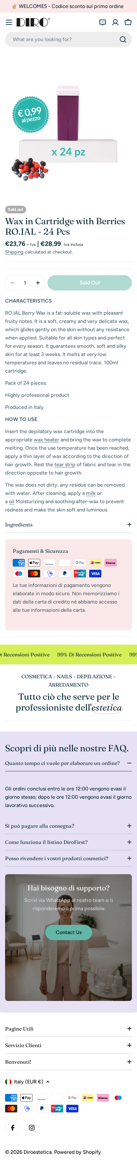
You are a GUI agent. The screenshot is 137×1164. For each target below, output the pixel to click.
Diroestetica (38, 1152)
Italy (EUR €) (28, 1082)
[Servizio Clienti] (102, 22)
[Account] (115, 22)
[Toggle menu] (9, 22)
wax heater (46, 440)
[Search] (123, 39)
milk (91, 493)
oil (11, 501)
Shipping (14, 252)
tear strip (65, 464)
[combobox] (68, 39)
